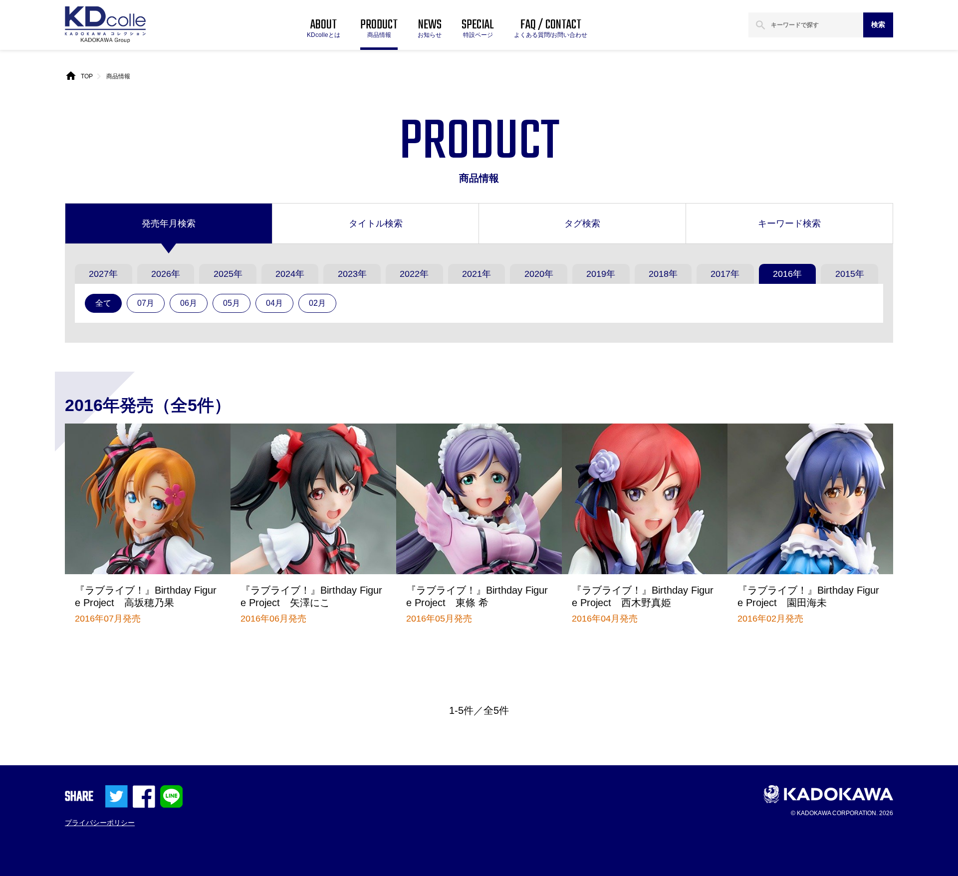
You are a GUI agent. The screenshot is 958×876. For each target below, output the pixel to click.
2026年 (165, 274)
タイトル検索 (376, 223)
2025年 (228, 274)
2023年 (352, 274)
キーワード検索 (789, 223)
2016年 (787, 274)
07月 (145, 303)
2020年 (538, 274)
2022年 (414, 274)
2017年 (725, 274)
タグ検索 (582, 223)
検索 (878, 24)
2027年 (103, 274)
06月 (188, 303)
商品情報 (118, 76)
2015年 (849, 274)
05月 (231, 303)
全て (103, 303)
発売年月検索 (169, 223)
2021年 (476, 274)
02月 (317, 303)
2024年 (289, 274)
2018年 (663, 274)
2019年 (600, 274)
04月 (274, 303)
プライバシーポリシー (100, 823)
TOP (87, 76)
